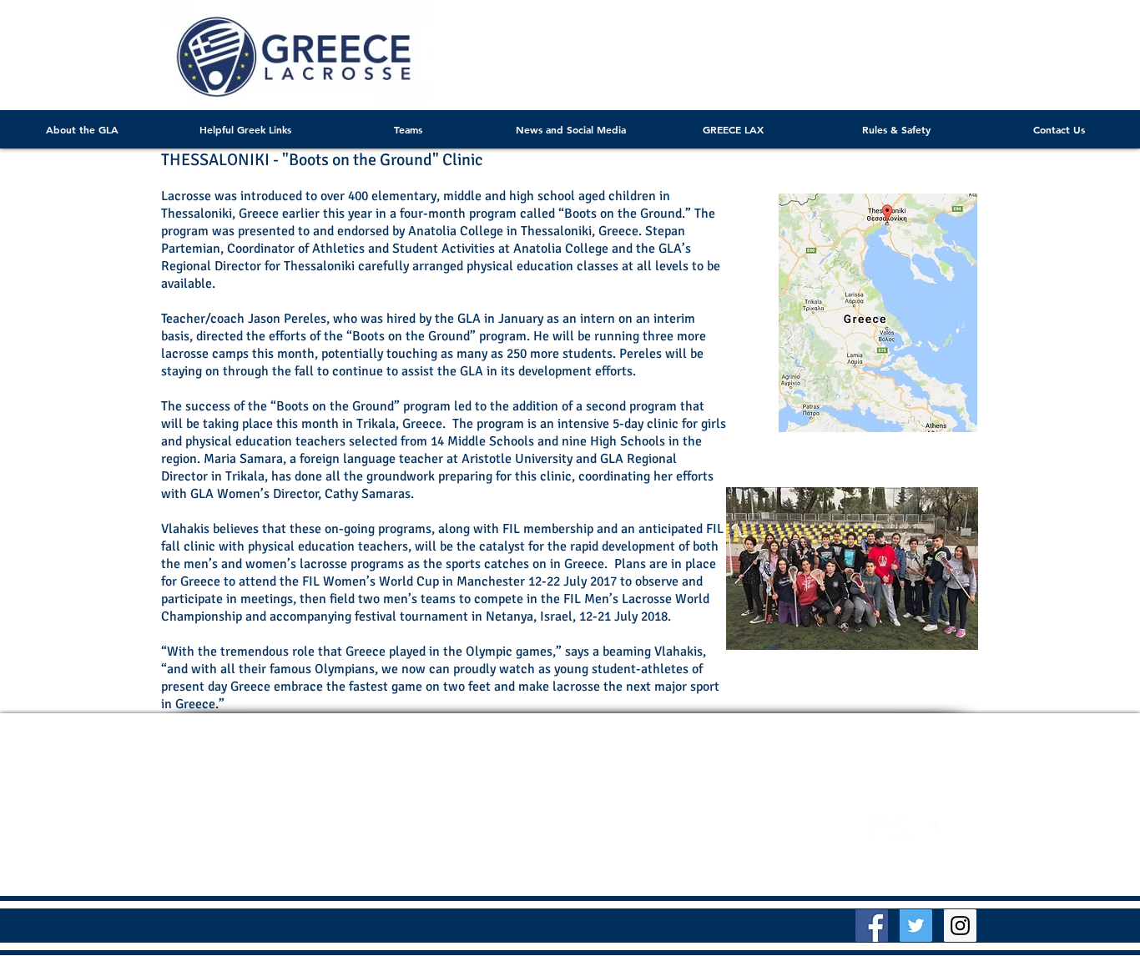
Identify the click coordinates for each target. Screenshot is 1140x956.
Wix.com (775, 831)
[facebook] (927, 828)
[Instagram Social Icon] (960, 925)
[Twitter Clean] (877, 828)
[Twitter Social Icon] (916, 925)
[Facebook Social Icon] (871, 925)
